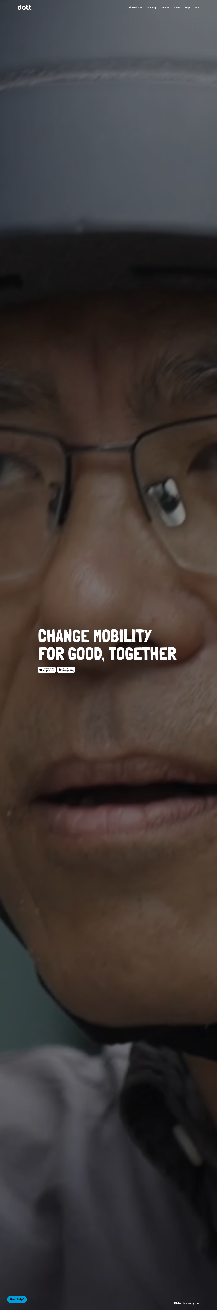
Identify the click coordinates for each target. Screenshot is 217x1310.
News (177, 7)
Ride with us (135, 7)
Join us (165, 7)
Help (187, 7)
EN (196, 7)
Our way (151, 7)
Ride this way (184, 1303)
